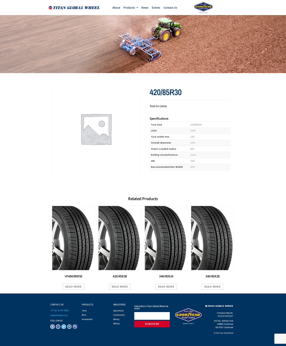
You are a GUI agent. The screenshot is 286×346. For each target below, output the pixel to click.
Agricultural (118, 311)
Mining (116, 319)
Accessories (87, 319)
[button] (131, 7)
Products (129, 7)
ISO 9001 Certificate (224, 327)
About (116, 7)
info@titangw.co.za (59, 315)
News (144, 7)
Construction (119, 315)
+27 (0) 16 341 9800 (59, 310)
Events (156, 7)
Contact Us (170, 7)
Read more (73, 286)
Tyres (84, 311)
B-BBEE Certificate (225, 324)
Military (116, 323)
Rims (84, 315)
